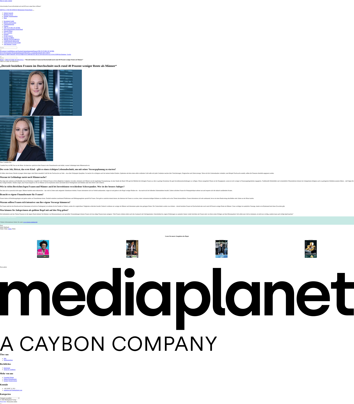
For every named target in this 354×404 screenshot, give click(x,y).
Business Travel (8, 14)
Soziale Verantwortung (10, 381)
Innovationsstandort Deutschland (13, 29)
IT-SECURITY (8, 36)
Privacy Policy (3, 401)
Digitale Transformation (11, 16)
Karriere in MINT (9, 38)
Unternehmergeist (9, 24)
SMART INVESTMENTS (12, 39)
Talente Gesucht (8, 13)
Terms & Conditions (9, 369)
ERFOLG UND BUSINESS (16, 10)
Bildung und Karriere (10, 23)
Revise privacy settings (12, 401)
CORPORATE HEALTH (11, 41)
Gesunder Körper (9, 377)
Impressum (7, 368)
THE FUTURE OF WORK (12, 28)
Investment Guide (9, 21)
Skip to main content (6, 1)
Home (2, 59)
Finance (6, 26)
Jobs (5, 358)
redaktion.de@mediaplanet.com (13, 390)
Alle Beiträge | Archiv (10, 44)
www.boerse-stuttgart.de (30, 222)
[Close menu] (0, 56)
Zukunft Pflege (8, 31)
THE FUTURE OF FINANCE (14, 59)
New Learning (8, 33)
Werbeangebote (8, 360)
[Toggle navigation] (33, 10)
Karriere (6, 34)
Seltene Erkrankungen (10, 379)
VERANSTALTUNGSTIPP (12, 43)
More (5, 18)
